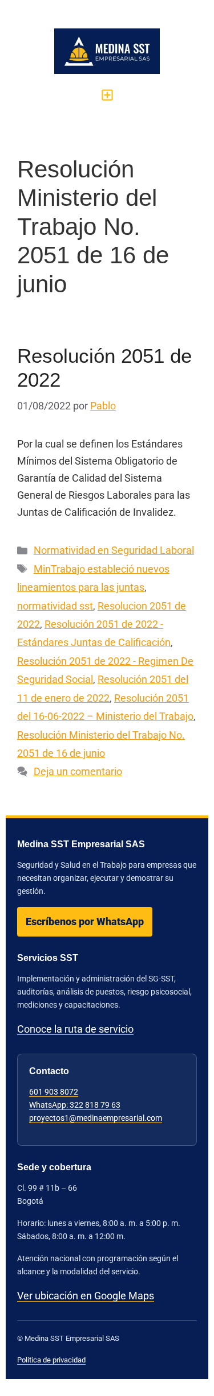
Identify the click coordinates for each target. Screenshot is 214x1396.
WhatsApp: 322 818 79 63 (74, 1104)
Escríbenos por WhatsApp (85, 921)
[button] (107, 94)
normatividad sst (55, 606)
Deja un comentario (78, 771)
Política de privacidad (51, 1360)
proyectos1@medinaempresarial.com (95, 1117)
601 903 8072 (53, 1091)
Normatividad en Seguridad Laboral (114, 550)
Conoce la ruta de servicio (75, 1029)
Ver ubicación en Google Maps (85, 1296)
